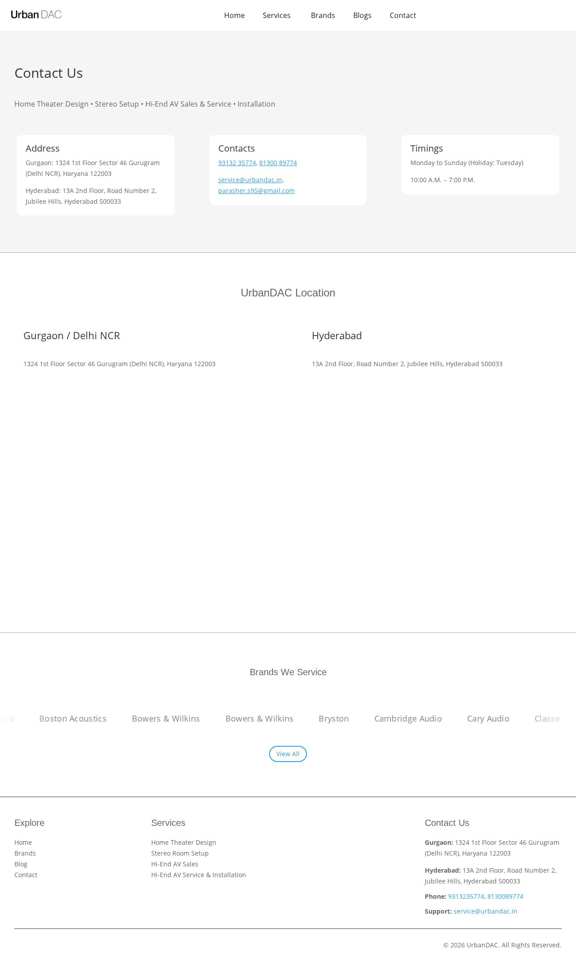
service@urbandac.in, (251, 179)
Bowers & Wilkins (153, 718)
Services (277, 15)
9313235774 (466, 896)
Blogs (362, 15)
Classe (534, 718)
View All (288, 753)
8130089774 (505, 896)
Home (234, 15)
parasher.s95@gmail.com (256, 190)
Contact (403, 15)
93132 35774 (237, 162)
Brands (323, 15)
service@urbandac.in (486, 911)
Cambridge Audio (395, 718)
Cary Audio (475, 718)
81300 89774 (278, 162)
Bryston (321, 718)
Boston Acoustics (60, 718)
